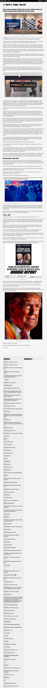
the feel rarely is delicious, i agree (10, 584)
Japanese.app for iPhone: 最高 (10, 575)
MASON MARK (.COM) (5, 0)
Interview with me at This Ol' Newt (11, 686)
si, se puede (6, 641)
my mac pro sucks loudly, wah (10, 619)
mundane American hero (9, 613)
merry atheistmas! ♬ (8, 450)
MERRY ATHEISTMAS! (9, 503)
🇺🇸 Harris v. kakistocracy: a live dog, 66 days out (13, 368)
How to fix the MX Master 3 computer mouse (13, 408)
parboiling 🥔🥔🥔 (8, 385)
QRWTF (5, 439)
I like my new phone (8, 544)
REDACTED (6, 517)
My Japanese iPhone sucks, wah (10, 649)
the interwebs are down (8, 453)
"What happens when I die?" (10, 406)
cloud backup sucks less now (9, 430)
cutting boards (7, 514)
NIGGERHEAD (7, 461)
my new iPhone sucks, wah (9, 652)
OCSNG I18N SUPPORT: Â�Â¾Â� (11, 624)
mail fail (5, 458)
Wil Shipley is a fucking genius (10, 644)
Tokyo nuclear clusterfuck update (11, 482)
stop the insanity (7, 542)
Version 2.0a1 (6, 436)
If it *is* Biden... (7, 647)
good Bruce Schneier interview (10, 683)
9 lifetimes (6, 475)
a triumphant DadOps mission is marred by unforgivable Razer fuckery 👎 (13, 376)
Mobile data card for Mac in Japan (11, 607)
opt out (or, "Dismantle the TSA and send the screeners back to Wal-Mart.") (13, 510)
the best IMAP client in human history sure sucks (13, 561)
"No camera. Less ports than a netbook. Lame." (12, 557)
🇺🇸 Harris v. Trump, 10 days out (10, 362)
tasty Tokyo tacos (7, 464)
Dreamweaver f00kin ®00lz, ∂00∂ (10, 605)
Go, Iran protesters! (8, 594)
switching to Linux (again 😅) (10, 382)
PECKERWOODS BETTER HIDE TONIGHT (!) (11, 656)
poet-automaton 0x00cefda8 (9, 547)
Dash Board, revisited (8, 427)
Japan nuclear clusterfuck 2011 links (11, 489)
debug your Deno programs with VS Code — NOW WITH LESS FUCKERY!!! (13, 399)
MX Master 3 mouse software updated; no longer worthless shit (12, 395)
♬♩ (5, 568)
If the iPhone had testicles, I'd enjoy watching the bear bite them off (13, 520)
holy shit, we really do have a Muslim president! (11, 535)
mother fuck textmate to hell (9, 532)
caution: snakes (7, 565)
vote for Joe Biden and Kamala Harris (12, 388)
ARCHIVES (40, 0)
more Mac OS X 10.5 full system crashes (12, 668)
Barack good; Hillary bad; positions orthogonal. (11, 671)
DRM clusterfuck (7, 470)
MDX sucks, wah (7, 419)
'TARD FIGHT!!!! (7, 621)
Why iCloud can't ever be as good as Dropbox (13, 433)
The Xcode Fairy (7, 455)
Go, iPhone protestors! (8, 581)
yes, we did (6, 635)
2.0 (4, 662)
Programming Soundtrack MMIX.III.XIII (12, 627)
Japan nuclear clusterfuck (9, 492)
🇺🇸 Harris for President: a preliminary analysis (12, 372)
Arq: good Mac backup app (9, 539)
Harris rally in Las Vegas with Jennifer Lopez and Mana (16, 178)
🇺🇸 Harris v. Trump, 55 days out (10, 364)
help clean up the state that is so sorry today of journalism (13, 506)
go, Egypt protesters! (8, 497)
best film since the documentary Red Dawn (12, 550)
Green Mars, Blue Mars (8, 638)
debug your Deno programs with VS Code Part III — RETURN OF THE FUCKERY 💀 (13, 391)
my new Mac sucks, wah (9, 674)
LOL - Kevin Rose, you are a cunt (11, 616)
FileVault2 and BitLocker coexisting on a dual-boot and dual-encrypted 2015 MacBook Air (13, 424)
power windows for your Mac (10, 659)
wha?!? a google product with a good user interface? (12, 479)
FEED (45, 0)
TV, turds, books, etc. (8, 630)
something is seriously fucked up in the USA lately (13, 578)
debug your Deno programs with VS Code (12, 403)
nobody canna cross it (8, 467)
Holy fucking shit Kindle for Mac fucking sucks (12, 485)
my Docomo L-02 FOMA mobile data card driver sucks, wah (12, 553)
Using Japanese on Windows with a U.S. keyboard (12, 571)
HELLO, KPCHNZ (8, 523)
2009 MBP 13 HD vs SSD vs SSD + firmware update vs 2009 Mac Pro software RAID (13, 588)
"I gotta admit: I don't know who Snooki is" (13, 526)
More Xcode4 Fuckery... (9, 441)
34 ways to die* (7, 633)
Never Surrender (7, 529)
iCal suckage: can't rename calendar (11, 591)
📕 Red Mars (6, 677)
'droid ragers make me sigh (9, 447)
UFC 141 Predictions (8, 444)
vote (4, 680)
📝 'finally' (6, 379)
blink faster (6, 665)
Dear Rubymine (7, 495)
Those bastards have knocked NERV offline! (13, 472)
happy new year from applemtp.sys (11, 500)
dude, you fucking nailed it (9, 610)
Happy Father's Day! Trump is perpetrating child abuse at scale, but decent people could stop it (13, 415)
